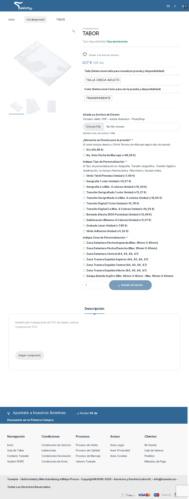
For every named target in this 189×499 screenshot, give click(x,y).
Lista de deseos (154, 450)
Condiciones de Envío (55, 461)
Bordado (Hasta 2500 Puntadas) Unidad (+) (118, 214)
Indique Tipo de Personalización (104, 161)
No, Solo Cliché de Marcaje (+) (110, 155)
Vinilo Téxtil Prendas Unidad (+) (110, 175)
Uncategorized (35, 19)
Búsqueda (169, 6)
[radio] (103, 80)
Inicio (12, 19)
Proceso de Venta (87, 445)
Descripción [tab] (94, 309)
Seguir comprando (29, 355)
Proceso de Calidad (88, 450)
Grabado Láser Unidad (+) (106, 225)
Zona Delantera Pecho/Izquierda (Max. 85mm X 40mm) (121, 242)
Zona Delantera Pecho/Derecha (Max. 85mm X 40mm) (121, 248)
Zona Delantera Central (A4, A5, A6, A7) (111, 253)
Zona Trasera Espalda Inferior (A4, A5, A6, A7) (116, 270)
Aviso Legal (117, 445)
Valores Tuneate (86, 461)
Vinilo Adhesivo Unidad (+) (106, 231)
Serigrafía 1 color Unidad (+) (108, 181)
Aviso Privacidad (120, 450)
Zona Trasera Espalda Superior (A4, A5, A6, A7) (116, 259)
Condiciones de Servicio (56, 445)
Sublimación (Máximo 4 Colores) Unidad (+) (118, 220)
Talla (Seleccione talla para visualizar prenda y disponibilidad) (124, 71)
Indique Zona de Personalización (105, 237)
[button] (73, 31)
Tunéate (12, 479)
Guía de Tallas (15, 450)
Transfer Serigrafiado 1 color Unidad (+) (115, 192)
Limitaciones (49, 450)
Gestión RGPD (15, 461)
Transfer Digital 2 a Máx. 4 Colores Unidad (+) (119, 208)
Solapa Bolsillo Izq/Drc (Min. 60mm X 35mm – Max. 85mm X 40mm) (129, 275)
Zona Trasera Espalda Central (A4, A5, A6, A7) (116, 264)
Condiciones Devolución (56, 455)
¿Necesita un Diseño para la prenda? (108, 140)
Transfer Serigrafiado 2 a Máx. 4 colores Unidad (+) (123, 197)
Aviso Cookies (118, 455)
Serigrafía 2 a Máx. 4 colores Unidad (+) (116, 186)
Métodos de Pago (155, 461)
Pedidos (149, 455)
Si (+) (94, 149)
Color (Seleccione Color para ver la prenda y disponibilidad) (122, 89)
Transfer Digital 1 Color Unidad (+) (112, 203)
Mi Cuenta (151, 445)
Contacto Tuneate (18, 455)
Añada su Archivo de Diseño (101, 114)
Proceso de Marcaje (88, 455)
